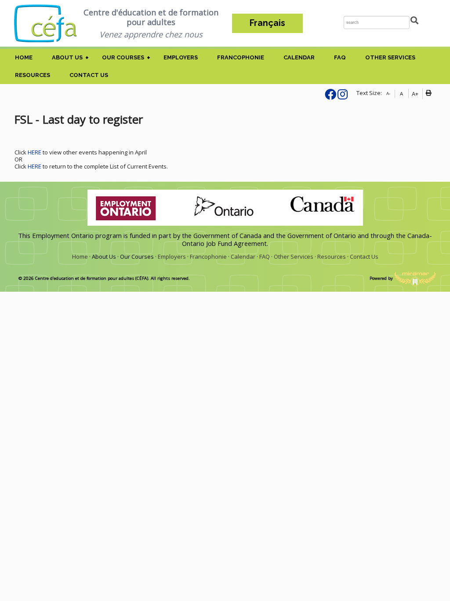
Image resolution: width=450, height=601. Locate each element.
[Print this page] (430, 93)
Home (24, 57)
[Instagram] (343, 96)
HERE (35, 152)
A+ (415, 94)
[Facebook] (330, 96)
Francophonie (240, 57)
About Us (67, 57)
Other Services (390, 57)
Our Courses (123, 57)
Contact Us (88, 75)
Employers (180, 57)
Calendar (299, 57)
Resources (32, 75)
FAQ (340, 57)
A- (388, 93)
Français (267, 23)
